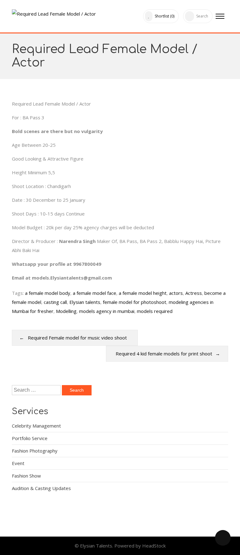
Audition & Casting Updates (41, 488)
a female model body (47, 293)
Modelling (66, 311)
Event (18, 463)
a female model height (143, 293)
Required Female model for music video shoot (78, 337)
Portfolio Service (30, 438)
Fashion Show (26, 476)
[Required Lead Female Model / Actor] (54, 12)
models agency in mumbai (106, 311)
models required (154, 311)
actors (176, 293)
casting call (55, 302)
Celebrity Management (36, 426)
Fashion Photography (35, 451)
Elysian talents (84, 302)
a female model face (94, 293)
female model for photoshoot (134, 302)
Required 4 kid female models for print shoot (164, 353)
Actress (193, 293)
